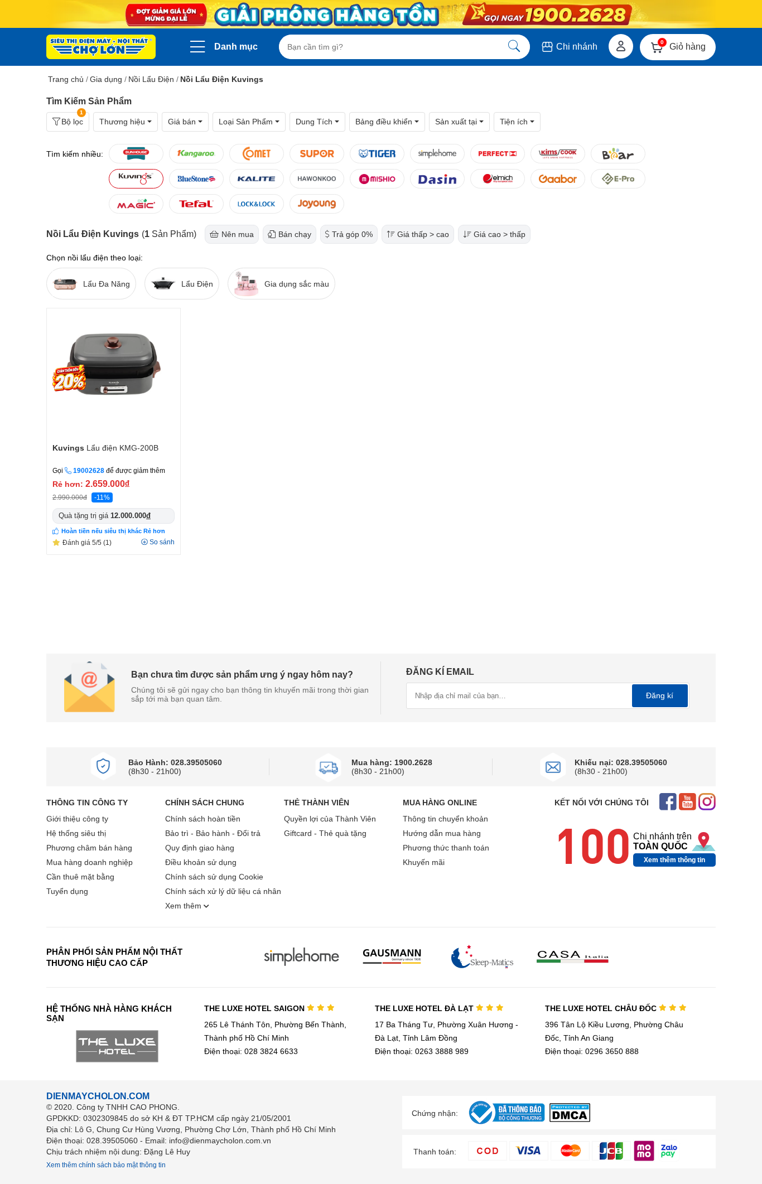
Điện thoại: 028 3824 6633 (251, 1051)
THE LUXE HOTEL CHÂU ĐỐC (602, 1008)
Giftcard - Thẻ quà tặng (325, 833)
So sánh (162, 542)
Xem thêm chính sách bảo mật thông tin (106, 1165)
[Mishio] (377, 179)
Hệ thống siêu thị (76, 833)
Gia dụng (106, 79)
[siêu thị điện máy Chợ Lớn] (101, 48)
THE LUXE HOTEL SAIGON (255, 1008)
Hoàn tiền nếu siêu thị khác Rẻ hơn (113, 531)
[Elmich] (497, 179)
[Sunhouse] (136, 153)
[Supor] (317, 153)
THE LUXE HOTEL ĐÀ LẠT (425, 1008)
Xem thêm (184, 905)
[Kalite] (256, 179)
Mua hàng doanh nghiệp (89, 862)
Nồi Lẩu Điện (151, 79)
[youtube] (687, 803)
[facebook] (668, 803)
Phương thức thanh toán (446, 847)
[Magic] (136, 204)
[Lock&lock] (256, 204)
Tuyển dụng (67, 891)
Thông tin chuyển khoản (445, 818)
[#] (506, 1124)
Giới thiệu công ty (77, 818)
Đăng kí (659, 695)
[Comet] (256, 153)
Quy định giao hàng (199, 847)
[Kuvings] (136, 179)
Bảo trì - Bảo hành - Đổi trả (213, 833)
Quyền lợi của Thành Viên (330, 818)
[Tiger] (377, 153)
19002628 (88, 471)
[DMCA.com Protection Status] (569, 1119)
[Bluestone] (196, 179)
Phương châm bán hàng (89, 847)
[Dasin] (437, 179)
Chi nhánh (575, 46)
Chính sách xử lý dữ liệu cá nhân (223, 891)
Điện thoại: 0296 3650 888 (592, 1051)
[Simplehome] (437, 153)
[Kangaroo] (196, 153)
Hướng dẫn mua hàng (442, 833)
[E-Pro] (618, 179)
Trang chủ (66, 79)
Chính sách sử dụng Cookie (214, 876)
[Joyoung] (317, 204)
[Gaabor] (557, 179)
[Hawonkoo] (317, 179)
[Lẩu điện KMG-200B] (113, 374)
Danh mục (236, 46)
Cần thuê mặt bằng (80, 876)
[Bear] (618, 153)
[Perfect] (497, 153)
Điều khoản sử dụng (201, 862)
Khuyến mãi (424, 862)
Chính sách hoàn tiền (202, 818)
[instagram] (707, 803)
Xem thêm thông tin (674, 860)
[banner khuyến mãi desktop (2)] (381, 14)
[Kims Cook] (557, 153)
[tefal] (196, 204)
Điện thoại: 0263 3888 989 (422, 1051)
